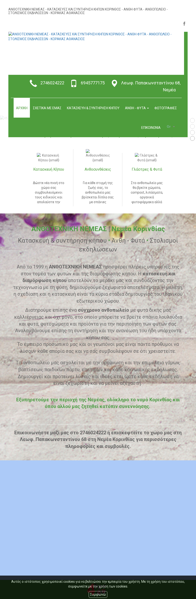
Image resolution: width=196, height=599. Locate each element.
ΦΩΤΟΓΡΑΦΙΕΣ (165, 108)
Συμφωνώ (98, 594)
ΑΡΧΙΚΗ (21, 108)
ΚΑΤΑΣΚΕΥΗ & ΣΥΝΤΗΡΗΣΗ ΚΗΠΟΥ (93, 108)
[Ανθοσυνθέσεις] (98, 156)
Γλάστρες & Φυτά (147, 169)
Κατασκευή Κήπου (48, 169)
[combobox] (171, 126)
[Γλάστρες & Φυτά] (147, 158)
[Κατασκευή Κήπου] (48, 158)
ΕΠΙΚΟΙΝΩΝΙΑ (151, 128)
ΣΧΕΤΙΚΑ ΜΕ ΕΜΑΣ (47, 108)
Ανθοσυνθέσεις (98, 169)
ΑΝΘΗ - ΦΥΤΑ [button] (136, 108)
